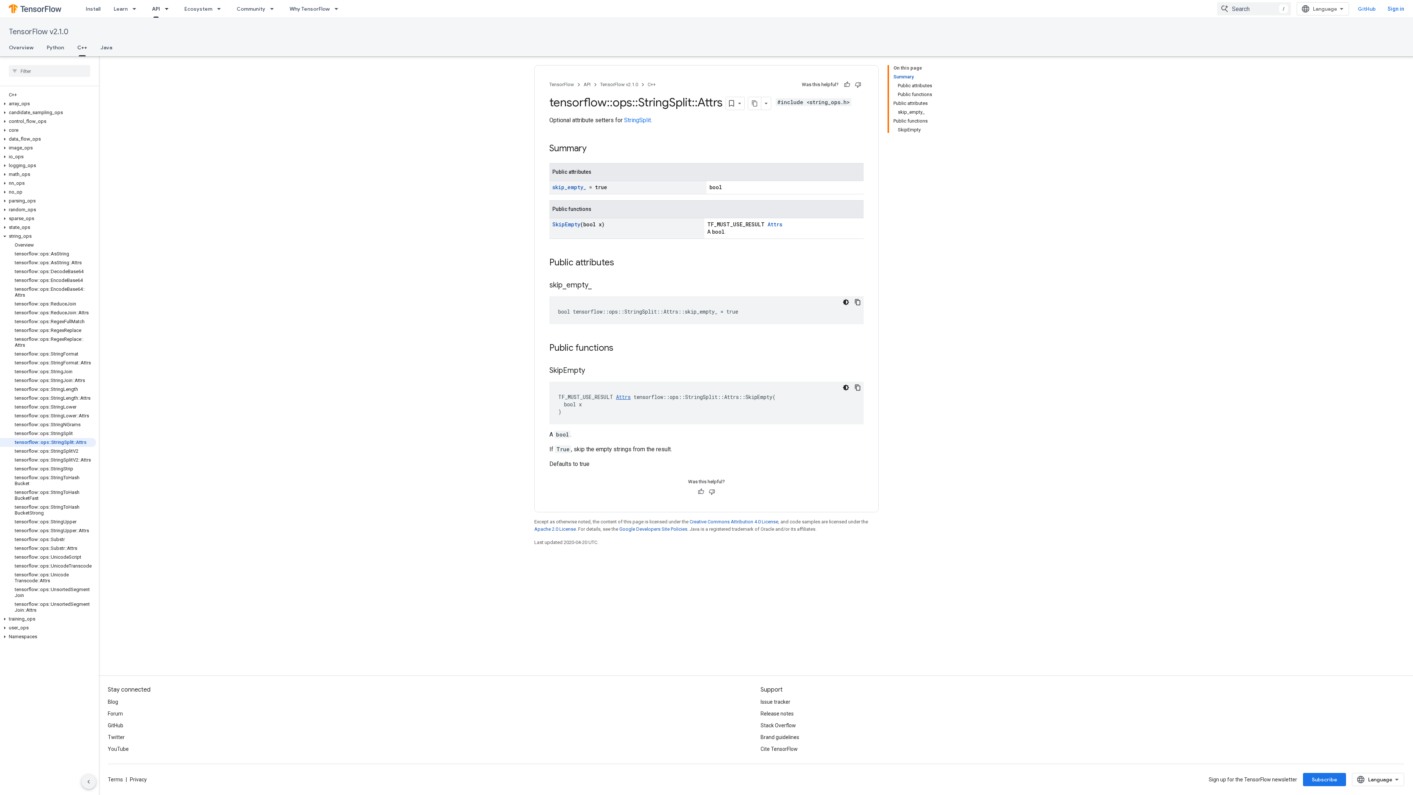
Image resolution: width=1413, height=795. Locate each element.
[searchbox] (49, 71)
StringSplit (637, 120)
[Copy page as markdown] (754, 103)
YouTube (118, 749)
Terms (115, 779)
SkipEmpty (566, 224)
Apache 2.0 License (555, 529)
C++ (82, 47)
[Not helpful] (858, 84)
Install (93, 9)
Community (251, 9)
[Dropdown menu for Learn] (136, 9)
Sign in (1396, 9)
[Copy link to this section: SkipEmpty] (592, 371)
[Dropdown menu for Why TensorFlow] (338, 9)
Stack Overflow (778, 725)
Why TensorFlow (310, 9)
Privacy (138, 779)
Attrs (775, 224)
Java (106, 47)
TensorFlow (561, 84)
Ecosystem (198, 9)
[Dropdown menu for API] (169, 9)
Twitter (116, 737)
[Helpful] (847, 84)
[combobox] (1254, 8)
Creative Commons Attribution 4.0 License (734, 521)
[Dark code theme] (846, 302)
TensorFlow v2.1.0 (38, 31)
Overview (21, 47)
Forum (115, 714)
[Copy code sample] (858, 302)
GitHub (1367, 9)
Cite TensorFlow (779, 749)
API (156, 9)
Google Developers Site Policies (653, 529)
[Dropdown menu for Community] (274, 9)
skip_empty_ (569, 187)
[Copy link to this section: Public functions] (620, 348)
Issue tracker (775, 702)
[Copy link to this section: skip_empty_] (599, 285)
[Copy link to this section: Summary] (594, 149)
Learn (121, 9)
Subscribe (1324, 779)
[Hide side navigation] (88, 781)
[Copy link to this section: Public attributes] (621, 263)
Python (55, 47)
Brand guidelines (780, 737)
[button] (48, 103)
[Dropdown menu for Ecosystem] (221, 9)
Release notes (777, 714)
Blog (113, 702)
